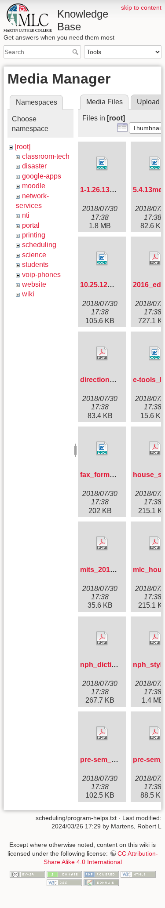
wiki (28, 294)
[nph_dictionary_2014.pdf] (102, 638)
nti (25, 215)
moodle (33, 186)
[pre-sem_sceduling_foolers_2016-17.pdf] (102, 733)
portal (31, 225)
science (34, 255)
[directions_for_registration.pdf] (102, 353)
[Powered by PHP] (101, 873)
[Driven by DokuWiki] (101, 882)
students (35, 264)
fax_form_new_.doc (113, 474)
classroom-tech (46, 156)
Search (76, 52)
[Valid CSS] (64, 882)
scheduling (39, 244)
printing (33, 235)
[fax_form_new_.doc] (102, 448)
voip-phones (41, 274)
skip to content (141, 7)
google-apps (41, 176)
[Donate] (64, 873)
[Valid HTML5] (138, 873)
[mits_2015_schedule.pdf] (102, 543)
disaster (34, 166)
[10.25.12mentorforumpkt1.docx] (102, 258)
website (34, 284)
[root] (22, 146)
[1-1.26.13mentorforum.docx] (102, 163)
